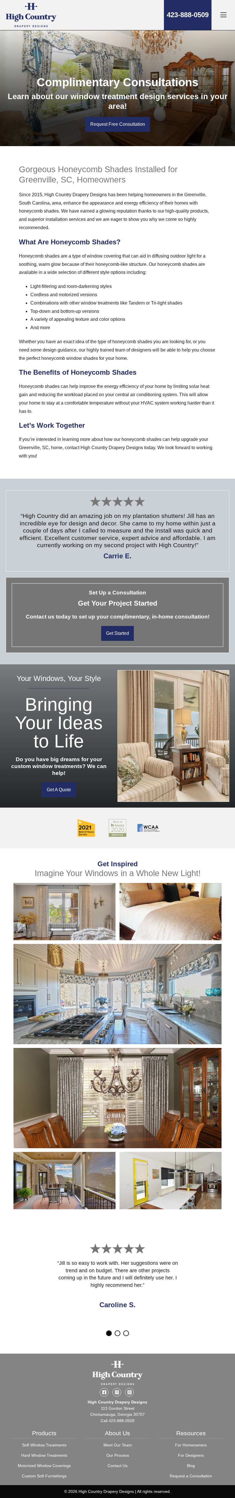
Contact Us (117, 1465)
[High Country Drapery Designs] (31, 15)
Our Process (117, 1455)
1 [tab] (109, 1333)
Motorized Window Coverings (44, 1465)
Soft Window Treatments (44, 1445)
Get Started (117, 633)
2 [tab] (117, 1333)
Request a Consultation (191, 1476)
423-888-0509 (188, 15)
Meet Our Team (117, 1445)
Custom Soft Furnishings (44, 1476)
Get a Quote (59, 789)
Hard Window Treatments (44, 1455)
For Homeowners (191, 1445)
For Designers (191, 1455)
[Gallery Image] (64, 911)
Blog (191, 1465)
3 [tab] (126, 1333)
